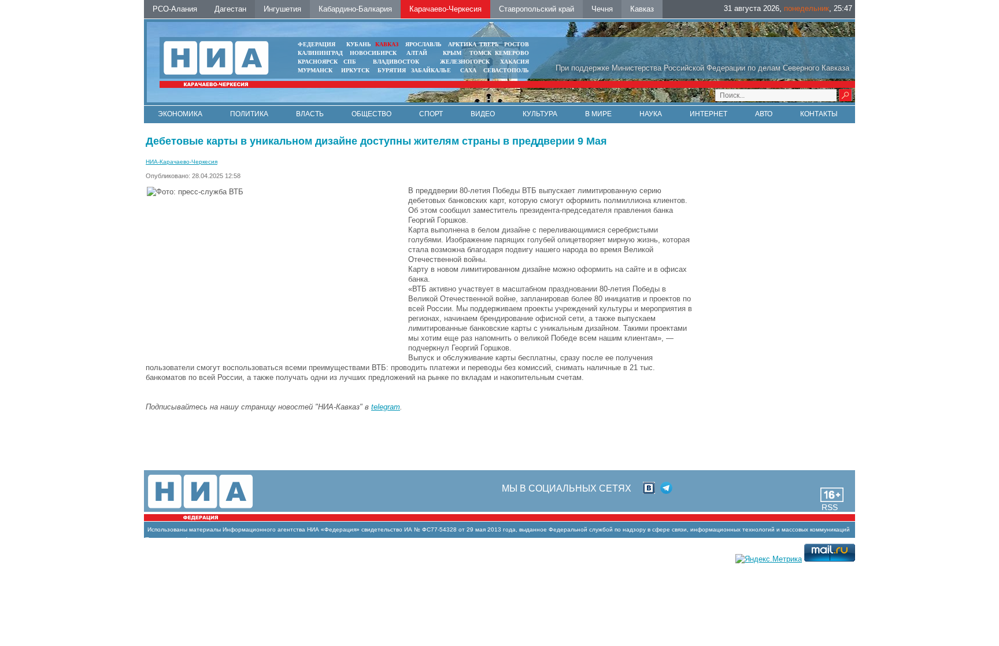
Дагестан (230, 9)
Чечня (602, 9)
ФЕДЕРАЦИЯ (316, 44)
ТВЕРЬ (489, 44)
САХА (468, 70)
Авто (763, 114)
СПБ (349, 61)
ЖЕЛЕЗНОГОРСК (465, 61)
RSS (830, 507)
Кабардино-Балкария (355, 9)
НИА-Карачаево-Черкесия (181, 161)
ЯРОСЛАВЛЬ (423, 44)
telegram (385, 407)
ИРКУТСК (355, 70)
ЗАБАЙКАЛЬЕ (432, 70)
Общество (371, 114)
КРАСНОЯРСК (318, 61)
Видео (483, 114)
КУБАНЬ (358, 44)
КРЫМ (452, 53)
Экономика (180, 114)
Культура (540, 114)
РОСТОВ (516, 44)
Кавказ (642, 9)
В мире (598, 114)
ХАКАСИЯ (514, 61)
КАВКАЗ (386, 44)
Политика (249, 114)
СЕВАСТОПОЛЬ (506, 70)
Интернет (708, 114)
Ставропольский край (536, 9)
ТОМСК (482, 53)
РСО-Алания (175, 9)
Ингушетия (282, 9)
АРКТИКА (462, 44)
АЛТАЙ (416, 53)
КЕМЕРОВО (512, 53)
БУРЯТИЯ (392, 70)
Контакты (819, 114)
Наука (650, 114)
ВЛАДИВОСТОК (396, 61)
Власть (310, 114)
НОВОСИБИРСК (373, 53)
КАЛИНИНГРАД (320, 53)
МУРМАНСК (315, 70)
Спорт (431, 114)
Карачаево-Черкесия (445, 9)
